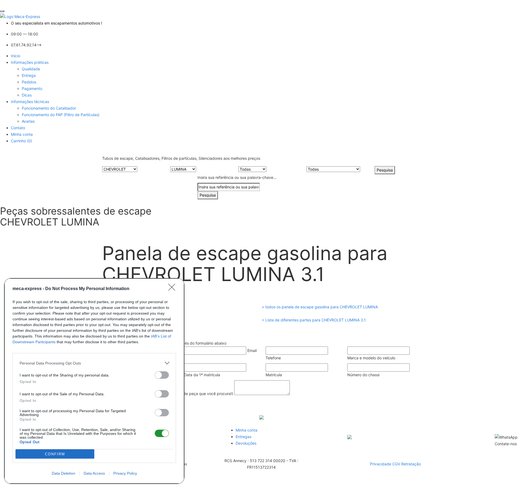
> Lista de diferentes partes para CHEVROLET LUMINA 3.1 (314, 320)
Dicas (27, 95)
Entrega (29, 75)
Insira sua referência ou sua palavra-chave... (236, 177)
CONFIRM (55, 454)
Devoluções (246, 443)
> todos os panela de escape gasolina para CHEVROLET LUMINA (320, 307)
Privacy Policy (125, 473)
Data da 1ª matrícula (202, 374)
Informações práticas (29, 62)
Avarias (28, 121)
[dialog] (94, 381)
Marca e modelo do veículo (371, 358)
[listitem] (94, 363)
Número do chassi (363, 374)
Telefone (273, 358)
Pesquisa (385, 170)
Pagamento (32, 88)
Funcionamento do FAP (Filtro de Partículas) (60, 114)
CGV (396, 464)
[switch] (162, 375)
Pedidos (29, 82)
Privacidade (381, 464)
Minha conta (22, 134)
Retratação (411, 464)
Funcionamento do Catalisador (49, 108)
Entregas (243, 436)
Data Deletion (63, 473)
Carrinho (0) (21, 140)
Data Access (94, 473)
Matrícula (274, 374)
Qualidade (31, 69)
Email (252, 350)
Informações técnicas (30, 101)
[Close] (173, 289)
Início (15, 55)
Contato (18, 127)
